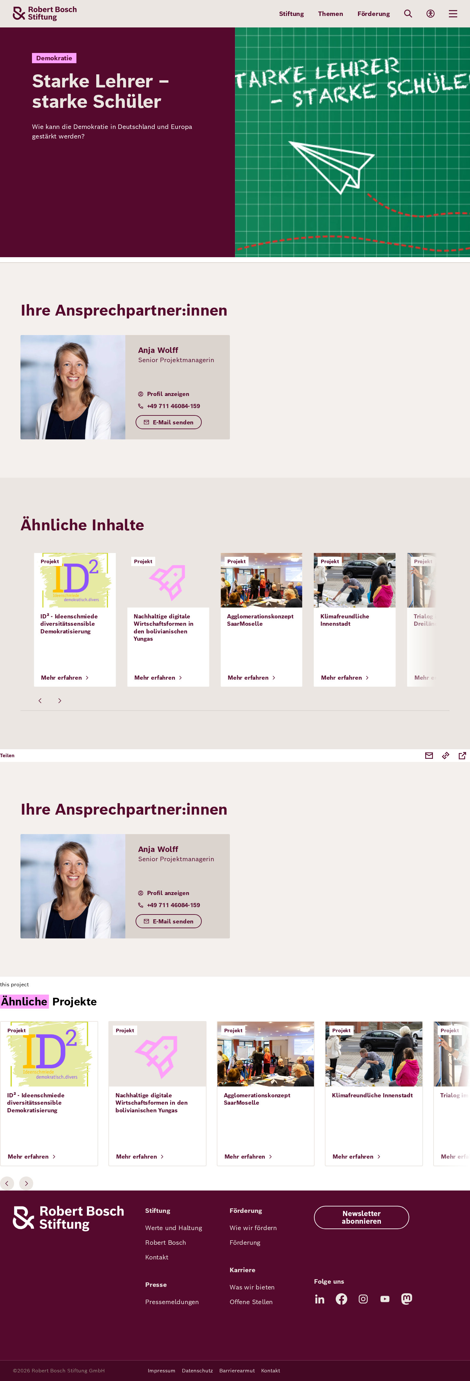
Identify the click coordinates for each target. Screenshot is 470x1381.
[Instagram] (363, 1299)
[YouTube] (385, 1299)
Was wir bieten (252, 1287)
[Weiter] (59, 701)
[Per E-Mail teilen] (429, 755)
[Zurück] (40, 701)
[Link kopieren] (445, 755)
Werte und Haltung (173, 1228)
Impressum (162, 1370)
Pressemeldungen (172, 1302)
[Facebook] (341, 1299)
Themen (330, 14)
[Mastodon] (406, 1299)
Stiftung (291, 14)
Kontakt (156, 1257)
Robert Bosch (165, 1242)
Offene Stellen (251, 1302)
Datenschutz (197, 1370)
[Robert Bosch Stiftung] (68, 1229)
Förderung (373, 14)
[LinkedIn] (319, 1299)
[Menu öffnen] (453, 13)
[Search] (408, 13)
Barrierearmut (237, 1370)
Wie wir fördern (253, 1228)
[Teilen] (462, 755)
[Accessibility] (431, 13)
